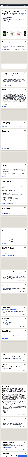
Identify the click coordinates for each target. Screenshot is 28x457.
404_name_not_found (7, 426)
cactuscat (5, 243)
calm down (19, 358)
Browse (7, 7)
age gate (3, 176)
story (23, 76)
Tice (5, 288)
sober (7, 333)
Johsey (8, 67)
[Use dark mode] (26, 5)
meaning (6, 91)
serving (12, 76)
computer (4, 186)
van (13, 273)
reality (24, 333)
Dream (12, 404)
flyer (17, 420)
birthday (10, 170)
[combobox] (15, 5)
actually (11, 46)
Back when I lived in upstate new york (6, 83)
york (12, 79)
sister (15, 311)
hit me (6, 368)
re (4, 241)
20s (17, 210)
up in (8, 144)
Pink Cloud (3, 338)
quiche (7, 447)
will (7, 77)
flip (18, 366)
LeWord (5, 326)
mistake (25, 286)
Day (16, 277)
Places (12, 7)
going (7, 358)
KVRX (8, 280)
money (21, 335)
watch (8, 167)
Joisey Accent (3, 27)
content (19, 166)
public (21, 124)
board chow (3, 203)
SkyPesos (3, 426)
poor (6, 421)
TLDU (2, 106)
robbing (24, 311)
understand (4, 309)
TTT (14, 406)
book (7, 423)
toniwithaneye (6, 338)
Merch (24, 49)
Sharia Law (7, 286)
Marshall (18, 401)
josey (14, 66)
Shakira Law (3, 291)
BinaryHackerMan (7, 203)
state (15, 44)
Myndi (6, 49)
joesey (5, 67)
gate (3, 170)
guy (5, 335)
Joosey (23, 66)
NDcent (12, 83)
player (11, 322)
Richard (4, 288)
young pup (3, 213)
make (16, 356)
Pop (23, 232)
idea (21, 311)
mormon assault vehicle (4, 280)
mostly (6, 320)
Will (24, 232)
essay (18, 94)
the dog (6, 213)
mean (12, 22)
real (11, 96)
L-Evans (5, 106)
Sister (3, 94)
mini (12, 273)
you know (8, 323)
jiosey (3, 67)
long (10, 356)
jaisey (20, 66)
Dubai (13, 288)
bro (11, 253)
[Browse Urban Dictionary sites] (3, 5)
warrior (22, 276)
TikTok (7, 253)
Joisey (17, 46)
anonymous (8, 124)
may (5, 390)
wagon (10, 273)
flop (19, 366)
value (7, 421)
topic (7, 309)
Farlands (10, 253)
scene (14, 232)
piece (12, 445)
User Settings (25, 7)
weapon (7, 366)
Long (9, 91)
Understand (13, 91)
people (25, 13)
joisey (7, 66)
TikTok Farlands (3, 255)
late (12, 210)
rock (9, 236)
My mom (4, 368)
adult (9, 210)
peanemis (9, 447)
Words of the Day (3, 7)
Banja (5, 176)
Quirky (3, 444)
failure (7, 397)
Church (12, 277)
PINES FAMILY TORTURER (9, 255)
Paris (13, 423)
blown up (13, 358)
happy (11, 335)
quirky (16, 445)
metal (8, 241)
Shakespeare (12, 138)
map (3, 320)
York (24, 14)
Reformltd (6, 291)
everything (12, 320)
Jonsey (17, 66)
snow (10, 80)
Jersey (22, 13)
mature (3, 167)
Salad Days (3, 148)
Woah (4, 104)
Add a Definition (21, 7)
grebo (2, 243)
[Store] (24, 5)
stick (21, 194)
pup (9, 211)
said (8, 146)
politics (22, 403)
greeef (6, 126)
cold (11, 141)
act (3, 124)
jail (9, 144)
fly (18, 424)
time (23, 185)
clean (8, 194)
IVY (17, 406)
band (14, 240)
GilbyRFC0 (6, 148)
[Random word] (22, 5)
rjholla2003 (7, 27)
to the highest (14, 309)
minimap (3, 326)
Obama (6, 411)
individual (6, 356)
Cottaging (3, 126)
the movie (13, 447)
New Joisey (11, 66)
